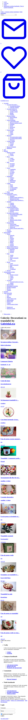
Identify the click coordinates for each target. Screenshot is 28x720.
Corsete (12, 244)
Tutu (11, 259)
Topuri (8, 234)
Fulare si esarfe (10, 130)
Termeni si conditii (5, 700)
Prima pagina (7, 314)
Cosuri (11, 217)
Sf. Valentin (13, 206)
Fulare (11, 132)
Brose (8, 156)
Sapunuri (12, 196)
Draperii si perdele (14, 225)
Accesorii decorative (15, 106)
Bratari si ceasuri (11, 152)
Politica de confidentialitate (17, 700)
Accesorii (6, 103)
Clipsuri (12, 170)
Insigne (12, 118)
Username (3, 708)
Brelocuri (9, 135)
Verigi (11, 175)
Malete (11, 242)
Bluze (11, 237)
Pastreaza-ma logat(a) (7, 714)
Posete (11, 125)
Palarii (11, 145)
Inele (8, 162)
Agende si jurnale (14, 208)
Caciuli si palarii (11, 141)
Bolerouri (12, 249)
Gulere (11, 134)
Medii (11, 184)
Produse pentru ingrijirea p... (17, 197)
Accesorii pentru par (12, 109)
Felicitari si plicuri (14, 210)
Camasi (12, 239)
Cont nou (6, 3)
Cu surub (12, 172)
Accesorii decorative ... (12, 104)
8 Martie (12, 204)
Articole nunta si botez (9, 272)
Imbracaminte (7, 232)
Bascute (12, 142)
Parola (2, 711)
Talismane (12, 182)
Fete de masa (13, 224)
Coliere (8, 183)
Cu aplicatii (13, 260)
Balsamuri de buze (14, 199)
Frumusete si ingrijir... (12, 194)
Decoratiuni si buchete (12, 286)
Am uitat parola (4, 718)
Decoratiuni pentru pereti (16, 214)
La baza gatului (14, 187)
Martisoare (9, 148)
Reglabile (12, 163)
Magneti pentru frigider (15, 220)
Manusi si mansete (11, 147)
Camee (11, 158)
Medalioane (13, 180)
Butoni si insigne (11, 116)
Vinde (5, 4)
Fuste (8, 253)
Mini (11, 266)
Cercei (8, 168)
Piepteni (12, 114)
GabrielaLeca (8, 323)
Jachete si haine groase (12, 248)
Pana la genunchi (14, 258)
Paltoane (12, 251)
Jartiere (11, 283)
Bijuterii (6, 151)
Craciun (12, 203)
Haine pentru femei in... (12, 246)
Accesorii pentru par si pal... (17, 281)
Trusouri (9, 290)
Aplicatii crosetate (14, 107)
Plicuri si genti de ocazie (16, 123)
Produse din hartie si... (12, 207)
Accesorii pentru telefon (16, 138)
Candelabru (13, 169)
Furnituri (6, 291)
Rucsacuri (12, 127)
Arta (5, 149)
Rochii (8, 262)
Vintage (9, 303)
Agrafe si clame (14, 111)
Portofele (12, 124)
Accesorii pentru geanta (16, 137)
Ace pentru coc (13, 110)
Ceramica (9, 231)
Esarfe (11, 131)
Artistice (12, 177)
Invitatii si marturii (11, 287)
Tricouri (12, 238)
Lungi (11, 186)
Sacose (11, 128)
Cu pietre (12, 159)
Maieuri (12, 241)
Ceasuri (12, 155)
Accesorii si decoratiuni (12, 213)
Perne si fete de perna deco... (17, 228)
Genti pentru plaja (14, 121)
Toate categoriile (8, 293)
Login (5, 2)
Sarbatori (9, 201)
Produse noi (10, 307)
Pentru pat (12, 227)
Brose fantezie (13, 117)
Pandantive (9, 176)
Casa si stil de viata (8, 193)
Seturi (8, 192)
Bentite (11, 113)
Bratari (11, 154)
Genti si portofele (11, 120)
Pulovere (12, 235)
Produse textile (10, 222)
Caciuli (11, 144)
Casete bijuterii (13, 215)
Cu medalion (13, 189)
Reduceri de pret (11, 308)
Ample (11, 255)
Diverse (12, 161)
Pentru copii (10, 301)
